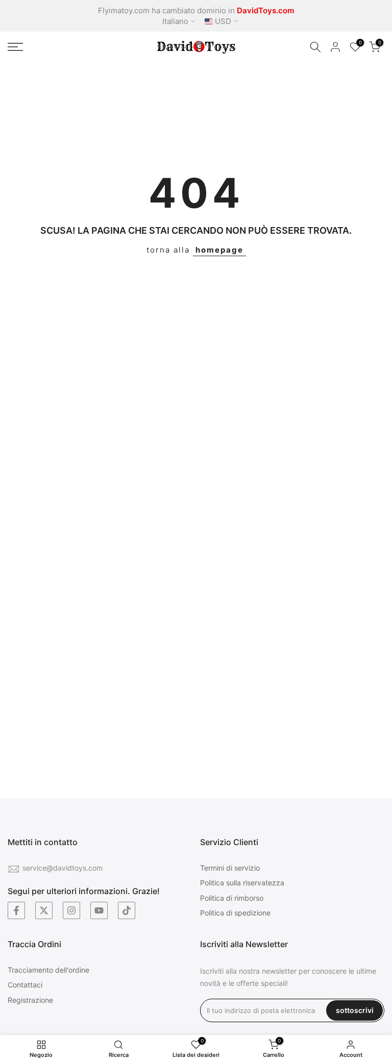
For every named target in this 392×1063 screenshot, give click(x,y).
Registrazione (30, 1000)
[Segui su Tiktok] (126, 910)
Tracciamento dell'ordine (48, 970)
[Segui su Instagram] (71, 910)
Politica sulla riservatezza (242, 882)
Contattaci (25, 984)
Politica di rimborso (231, 898)
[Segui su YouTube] (99, 910)
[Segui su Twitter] (44, 910)
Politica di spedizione (235, 912)
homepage (219, 250)
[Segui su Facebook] (16, 910)
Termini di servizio (230, 867)
